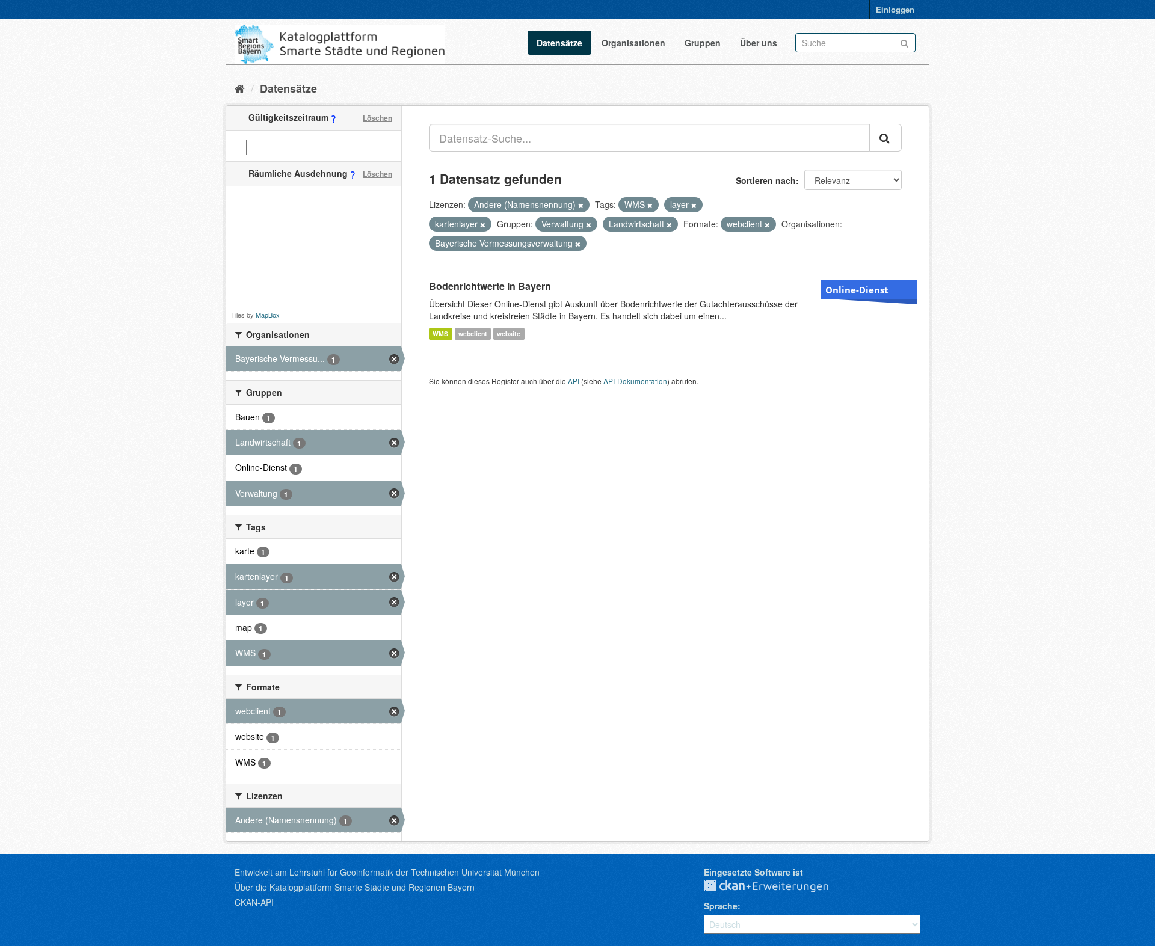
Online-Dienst (857, 290)
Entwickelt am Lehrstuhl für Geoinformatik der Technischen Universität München (387, 872)
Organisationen (633, 43)
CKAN (776, 886)
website (508, 333)
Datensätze (559, 43)
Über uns (758, 43)
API (573, 381)
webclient (472, 333)
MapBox (268, 314)
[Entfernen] (581, 205)
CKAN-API (254, 902)
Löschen (377, 117)
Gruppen (703, 43)
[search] (885, 138)
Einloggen (895, 9)
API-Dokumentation (635, 381)
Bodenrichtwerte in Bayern (490, 286)
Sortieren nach (766, 180)
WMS (440, 333)
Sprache (721, 906)
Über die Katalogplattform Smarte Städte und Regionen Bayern (355, 887)
